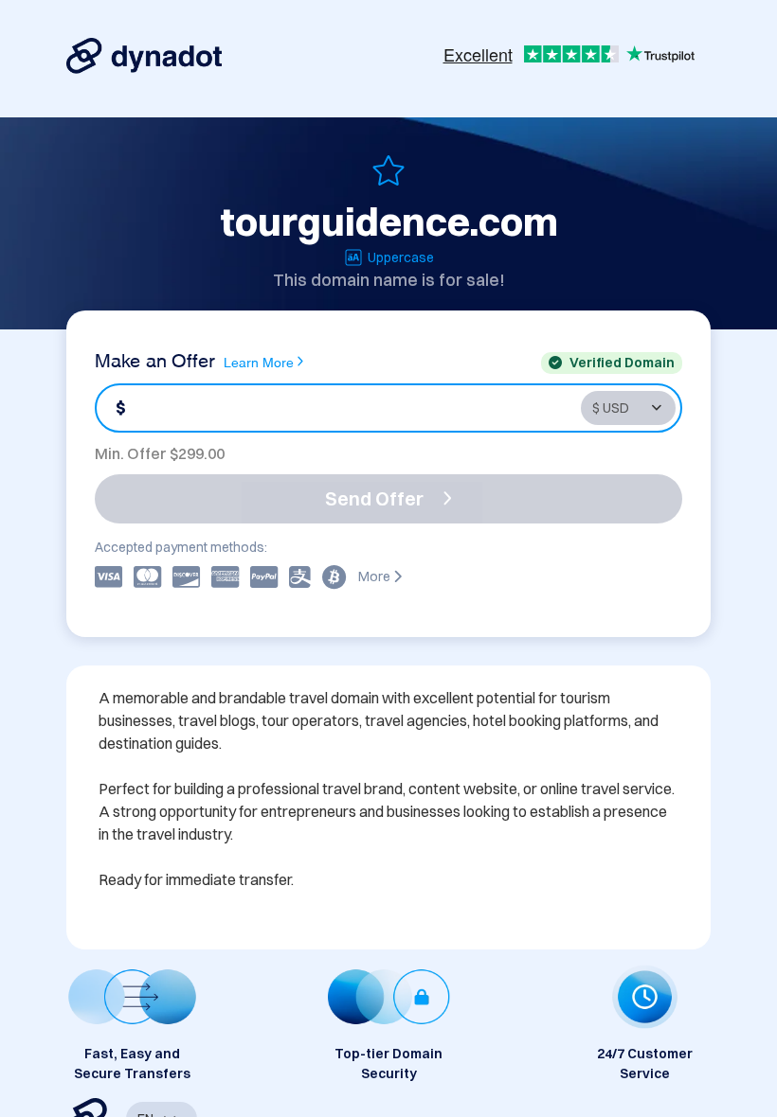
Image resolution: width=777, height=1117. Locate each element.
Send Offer (374, 498)
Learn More (259, 361)
